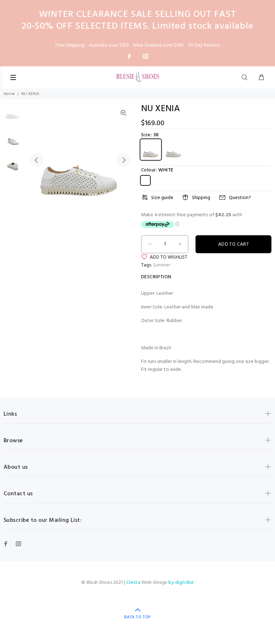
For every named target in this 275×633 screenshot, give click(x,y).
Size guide (162, 198)
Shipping (201, 198)
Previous (36, 160)
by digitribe (181, 582)
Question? (240, 198)
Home (9, 94)
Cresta (133, 582)
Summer (161, 265)
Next (123, 160)
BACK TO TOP (137, 617)
